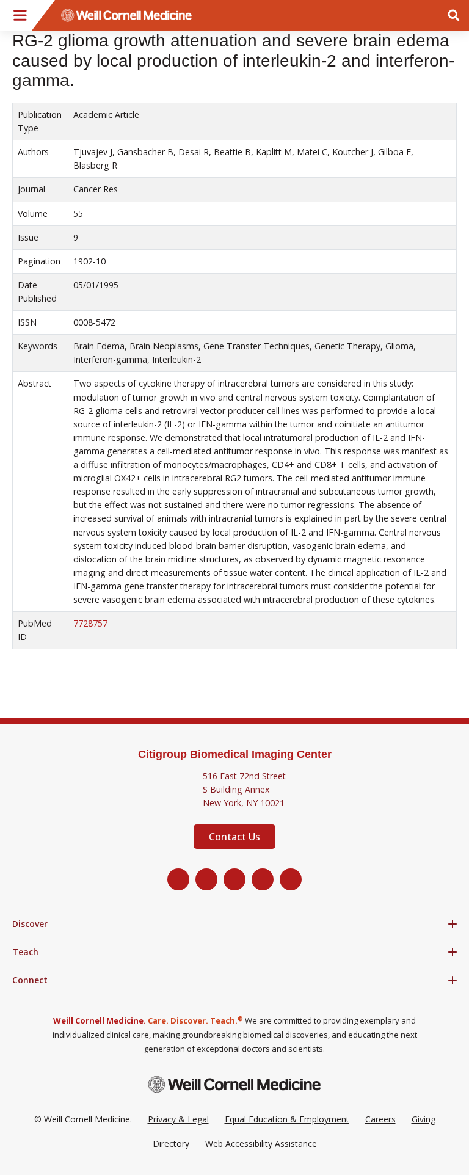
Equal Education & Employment (287, 1119)
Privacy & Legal (178, 1119)
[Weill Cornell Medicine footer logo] (234, 1084)
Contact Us (234, 836)
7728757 (90, 623)
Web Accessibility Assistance (261, 1143)
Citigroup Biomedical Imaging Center (235, 754)
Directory (171, 1143)
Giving (423, 1119)
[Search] (453, 15)
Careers (380, 1119)
